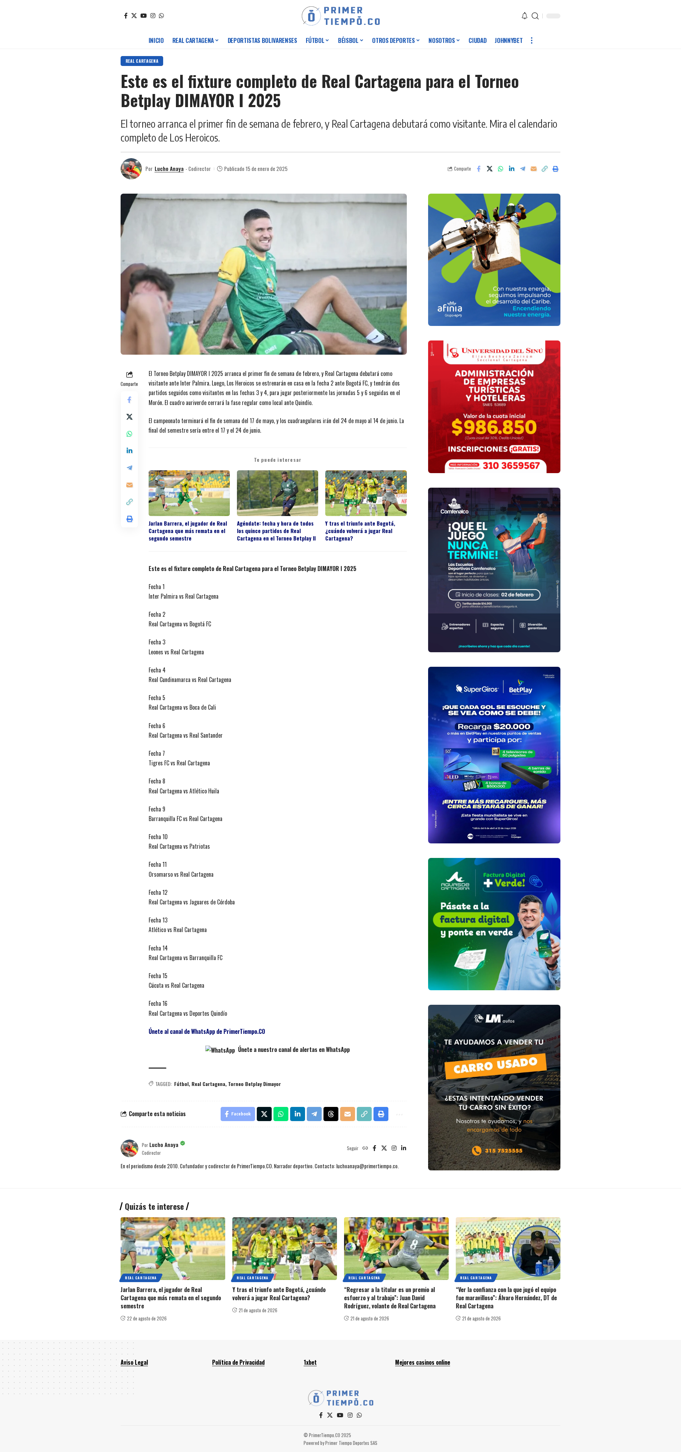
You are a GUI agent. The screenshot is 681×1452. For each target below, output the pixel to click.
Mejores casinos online (422, 1362)
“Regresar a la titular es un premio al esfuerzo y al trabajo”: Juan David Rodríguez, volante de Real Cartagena (390, 1297)
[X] (134, 15)
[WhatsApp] (161, 15)
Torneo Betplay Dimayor (254, 1083)
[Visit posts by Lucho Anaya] (131, 168)
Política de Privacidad (238, 1362)
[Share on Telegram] (522, 168)
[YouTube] (144, 15)
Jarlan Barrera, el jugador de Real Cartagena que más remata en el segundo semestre (188, 531)
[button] (535, 16)
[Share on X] (489, 168)
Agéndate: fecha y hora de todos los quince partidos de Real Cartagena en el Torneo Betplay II (276, 531)
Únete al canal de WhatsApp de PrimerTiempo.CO (207, 1031)
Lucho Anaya (169, 168)
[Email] (533, 168)
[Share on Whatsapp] (500, 168)
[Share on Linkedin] (511, 168)
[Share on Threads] (330, 1114)
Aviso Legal (134, 1362)
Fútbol (181, 1083)
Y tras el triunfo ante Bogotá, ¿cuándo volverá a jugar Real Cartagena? (360, 531)
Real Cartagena (142, 61)
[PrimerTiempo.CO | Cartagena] (341, 16)
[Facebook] (125, 15)
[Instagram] (153, 15)
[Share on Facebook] (478, 168)
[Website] (365, 1148)
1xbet (310, 1362)
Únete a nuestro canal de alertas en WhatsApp (293, 1049)
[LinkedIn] (403, 1148)
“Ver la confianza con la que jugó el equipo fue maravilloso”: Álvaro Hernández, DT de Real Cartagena (506, 1297)
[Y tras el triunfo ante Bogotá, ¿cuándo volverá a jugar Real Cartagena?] (284, 1248)
